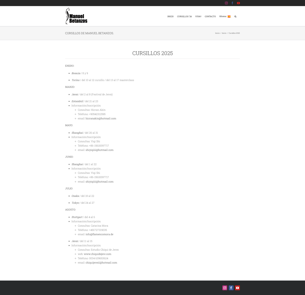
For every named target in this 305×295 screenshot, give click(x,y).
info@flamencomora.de (99, 234)
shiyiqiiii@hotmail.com (99, 149)
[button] (235, 16)
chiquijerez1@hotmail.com (101, 262)
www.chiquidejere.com (97, 254)
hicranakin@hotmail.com (101, 118)
